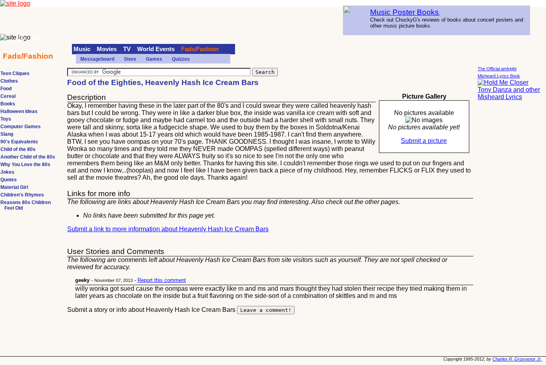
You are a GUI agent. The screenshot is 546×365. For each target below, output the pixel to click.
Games (154, 59)
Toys (5, 119)
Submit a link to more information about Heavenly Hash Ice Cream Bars (168, 229)
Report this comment (161, 280)
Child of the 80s (18, 149)
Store (130, 59)
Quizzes (181, 59)
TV (127, 49)
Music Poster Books (404, 12)
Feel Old (13, 208)
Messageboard (97, 59)
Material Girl (14, 187)
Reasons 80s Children (25, 202)
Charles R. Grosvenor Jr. (517, 359)
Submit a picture (424, 140)
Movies (107, 49)
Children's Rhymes (22, 195)
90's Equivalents (19, 142)
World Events (156, 49)
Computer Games (20, 126)
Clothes (9, 81)
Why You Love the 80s (25, 164)
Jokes (7, 172)
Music (82, 49)
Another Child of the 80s (27, 157)
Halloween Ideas (19, 111)
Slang (6, 134)
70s (22, 38)
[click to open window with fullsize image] (423, 120)
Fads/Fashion (200, 49)
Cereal (8, 96)
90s (37, 38)
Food (6, 88)
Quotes (8, 179)
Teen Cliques (15, 73)
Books (7, 104)
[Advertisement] (510, 227)
